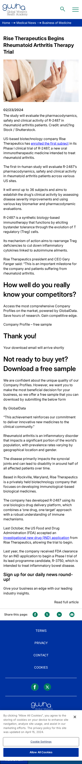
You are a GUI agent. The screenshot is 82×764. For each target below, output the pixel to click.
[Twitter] (47, 687)
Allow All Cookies (41, 752)
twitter (47, 614)
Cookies (41, 667)
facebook (35, 614)
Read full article (66, 602)
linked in (59, 614)
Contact (41, 655)
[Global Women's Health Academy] (15, 9)
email (72, 614)
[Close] (74, 717)
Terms (41, 631)
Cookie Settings (41, 741)
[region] (41, 735)
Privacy (41, 643)
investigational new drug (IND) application (36, 538)
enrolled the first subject (50, 143)
